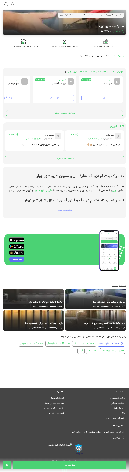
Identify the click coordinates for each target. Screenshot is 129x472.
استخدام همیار (57, 398)
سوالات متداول (118, 403)
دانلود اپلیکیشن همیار (54, 408)
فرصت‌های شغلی (56, 413)
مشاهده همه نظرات (65, 158)
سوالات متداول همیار (54, 403)
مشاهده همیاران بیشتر (64, 113)
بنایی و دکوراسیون (44, 191)
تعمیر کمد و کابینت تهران (95, 15)
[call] (7, 465)
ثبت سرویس (70, 465)
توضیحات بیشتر (64, 210)
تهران (109, 15)
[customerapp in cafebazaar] (16, 252)
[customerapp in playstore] (16, 246)
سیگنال (99, 98)
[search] (6, 4)
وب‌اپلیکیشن (17, 259)
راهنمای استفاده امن (115, 418)
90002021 (116, 438)
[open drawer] (123, 4)
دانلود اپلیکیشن (117, 398)
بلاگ (123, 413)
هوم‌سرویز (117, 15)
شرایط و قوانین (118, 408)
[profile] (12, 4)
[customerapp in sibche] (16, 239)
